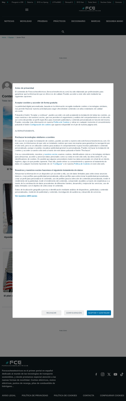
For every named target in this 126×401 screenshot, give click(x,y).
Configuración (74, 313)
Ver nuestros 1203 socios (26, 196)
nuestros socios (50, 154)
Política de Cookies (62, 122)
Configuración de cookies (40, 125)
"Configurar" (58, 164)
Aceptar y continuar (99, 313)
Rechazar (51, 313)
